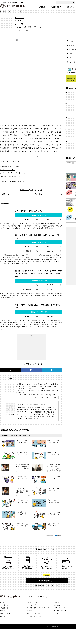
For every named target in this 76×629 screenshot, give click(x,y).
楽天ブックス (50, 219)
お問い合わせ (58, 602)
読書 (4, 12)
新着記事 (42, 7)
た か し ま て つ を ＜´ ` (9, 161)
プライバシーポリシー (60, 608)
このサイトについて (33, 602)
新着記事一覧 (4, 605)
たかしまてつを (22, 404)
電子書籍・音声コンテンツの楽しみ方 (38, 608)
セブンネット (50, 251)
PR (28, 471)
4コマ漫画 (25, 30)
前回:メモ (5, 194)
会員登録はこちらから (48, 581)
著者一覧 (2, 616)
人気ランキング (56, 7)
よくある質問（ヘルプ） (34, 616)
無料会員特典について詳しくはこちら (47, 586)
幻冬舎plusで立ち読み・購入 (38, 215)
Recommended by (50, 535)
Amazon (27, 219)
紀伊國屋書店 (27, 251)
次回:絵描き (37, 194)
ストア (2, 619)
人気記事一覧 (4, 608)
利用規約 (57, 605)
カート (32, 596)
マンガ (18, 30)
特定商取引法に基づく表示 (62, 610)
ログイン (42, 596)
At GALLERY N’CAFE (7, 170)
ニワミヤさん (11, 12)
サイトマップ (58, 613)
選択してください (50, 397)
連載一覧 (2, 610)
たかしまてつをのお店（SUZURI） (12, 181)
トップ (2, 602)
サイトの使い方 (31, 605)
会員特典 (29, 610)
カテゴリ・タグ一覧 (6, 613)
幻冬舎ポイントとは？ (33, 613)
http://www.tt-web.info (32, 418)
